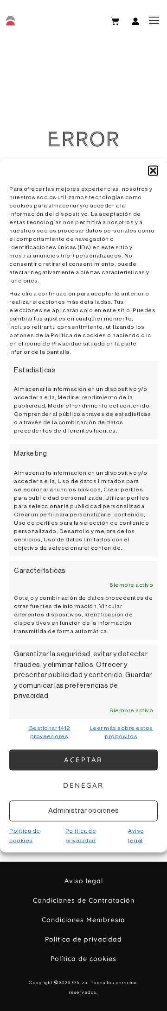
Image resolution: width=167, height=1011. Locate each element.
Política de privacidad (83, 939)
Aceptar (83, 759)
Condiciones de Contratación (84, 900)
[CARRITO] (115, 21)
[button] (153, 170)
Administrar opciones (83, 810)
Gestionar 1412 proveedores (49, 732)
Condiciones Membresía (83, 920)
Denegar (83, 785)
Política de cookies (83, 958)
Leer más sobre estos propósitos (121, 732)
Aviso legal (83, 881)
